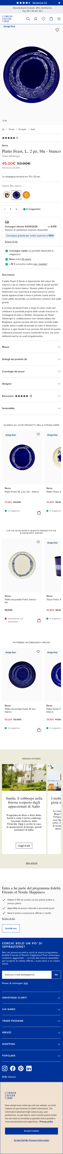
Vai (56, 974)
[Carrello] (51, 18)
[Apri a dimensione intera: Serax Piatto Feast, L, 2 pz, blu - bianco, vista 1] (31, 74)
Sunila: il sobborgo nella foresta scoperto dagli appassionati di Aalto (24, 802)
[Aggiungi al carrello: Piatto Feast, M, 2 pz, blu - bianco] (39, 512)
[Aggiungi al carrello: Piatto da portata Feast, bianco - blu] (39, 620)
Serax (5, 145)
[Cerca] (28, 18)
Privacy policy (46, 1121)
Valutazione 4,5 (39, 3)
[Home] (3, 129)
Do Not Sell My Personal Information (31, 1140)
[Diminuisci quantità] (4, 209)
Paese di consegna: (12, 983)
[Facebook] (12, 1068)
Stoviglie (22, 129)
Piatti (33, 129)
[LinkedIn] (29, 1068)
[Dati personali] (35, 18)
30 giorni (26, 259)
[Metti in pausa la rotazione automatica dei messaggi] (59, 2)
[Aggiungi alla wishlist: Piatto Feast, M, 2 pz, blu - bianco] (38, 434)
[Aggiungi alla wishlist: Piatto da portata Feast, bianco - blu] (38, 542)
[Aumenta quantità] (16, 209)
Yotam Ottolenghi (11, 156)
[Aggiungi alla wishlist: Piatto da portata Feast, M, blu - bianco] (38, 652)
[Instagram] (4, 1068)
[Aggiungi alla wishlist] (57, 30)
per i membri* (41, 264)
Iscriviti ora (11, 928)
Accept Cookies (31, 1131)
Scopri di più (8, 918)
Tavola (11, 129)
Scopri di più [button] (11, 241)
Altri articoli (31, 863)
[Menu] (59, 18)
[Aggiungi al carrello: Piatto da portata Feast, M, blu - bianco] (39, 730)
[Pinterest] (21, 1068)
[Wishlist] (43, 18)
